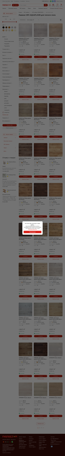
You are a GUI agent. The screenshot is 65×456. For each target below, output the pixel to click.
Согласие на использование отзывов (8, 447)
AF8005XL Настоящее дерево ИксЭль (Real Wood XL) (55, 278)
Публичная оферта (6, 446)
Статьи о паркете (32, 446)
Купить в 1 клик (25, 59)
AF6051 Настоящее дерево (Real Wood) (40, 159)
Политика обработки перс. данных (8, 444)
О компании (22, 1)
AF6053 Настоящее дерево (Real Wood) (25, 239)
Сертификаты (16, 1)
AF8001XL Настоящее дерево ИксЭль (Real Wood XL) (40, 239)
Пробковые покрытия (42, 8)
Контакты (27, 1)
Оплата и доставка (6, 1)
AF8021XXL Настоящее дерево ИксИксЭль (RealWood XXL (24, 39)
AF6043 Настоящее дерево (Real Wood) (40, 199)
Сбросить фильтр (9, 127)
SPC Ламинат (6, 144)
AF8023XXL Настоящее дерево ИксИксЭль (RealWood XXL (54, 39)
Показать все (41, 423)
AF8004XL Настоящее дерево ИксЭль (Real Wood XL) (40, 278)
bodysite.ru (9, 452)
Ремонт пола (41, 448)
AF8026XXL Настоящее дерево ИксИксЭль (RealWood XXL (54, 79)
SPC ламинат (22, 8)
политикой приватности (32, 229)
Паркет (29, 8)
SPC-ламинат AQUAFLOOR (37, 12)
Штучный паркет (22, 447)
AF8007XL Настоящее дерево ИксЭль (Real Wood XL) (40, 318)
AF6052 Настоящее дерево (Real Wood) (55, 199)
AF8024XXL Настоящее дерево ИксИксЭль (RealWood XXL (24, 79)
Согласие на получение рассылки (8, 449)
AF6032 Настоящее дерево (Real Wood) (40, 119)
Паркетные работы (42, 447)
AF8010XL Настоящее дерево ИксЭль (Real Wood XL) (40, 358)
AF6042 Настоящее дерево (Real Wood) (25, 199)
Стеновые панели (53, 8)
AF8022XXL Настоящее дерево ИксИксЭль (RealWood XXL (39, 39)
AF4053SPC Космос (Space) (40, 397)
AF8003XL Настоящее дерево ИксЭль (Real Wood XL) (25, 278)
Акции (12, 1)
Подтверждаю (32, 232)
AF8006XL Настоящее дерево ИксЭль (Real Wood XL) (25, 318)
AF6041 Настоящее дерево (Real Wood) (25, 159)
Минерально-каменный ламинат (22, 441)
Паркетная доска (22, 446)
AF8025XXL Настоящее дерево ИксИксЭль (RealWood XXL (39, 79)
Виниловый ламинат (13, 8)
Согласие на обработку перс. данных (9, 448)
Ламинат (4, 8)
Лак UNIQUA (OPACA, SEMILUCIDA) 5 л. (15, 161)
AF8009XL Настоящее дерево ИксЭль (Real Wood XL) (25, 358)
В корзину (25, 56)
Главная (20, 12)
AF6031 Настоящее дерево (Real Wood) (25, 119)
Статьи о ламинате (42, 440)
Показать (9, 125)
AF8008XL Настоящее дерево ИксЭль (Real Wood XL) (55, 318)
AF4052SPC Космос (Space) (25, 397)
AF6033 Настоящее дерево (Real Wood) (55, 119)
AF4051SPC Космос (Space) (55, 357)
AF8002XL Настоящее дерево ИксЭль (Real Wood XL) (55, 239)
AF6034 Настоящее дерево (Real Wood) (55, 159)
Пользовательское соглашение (8, 445)
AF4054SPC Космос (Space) (55, 397)
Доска (34, 8)
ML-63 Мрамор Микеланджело (13, 174)
